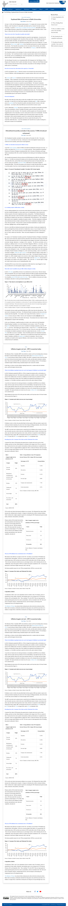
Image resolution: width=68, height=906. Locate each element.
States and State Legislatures (26, 17)
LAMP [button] (46, 9)
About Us (5, 904)
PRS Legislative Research (14, 896)
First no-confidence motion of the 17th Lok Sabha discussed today (57, 30)
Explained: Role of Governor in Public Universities (26, 19)
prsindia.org (53, 904)
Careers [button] (52, 9)
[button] (3, 9)
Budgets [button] (34, 9)
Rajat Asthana (23, 21)
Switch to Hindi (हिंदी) (34, 1)
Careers (10, 904)
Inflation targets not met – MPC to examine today (26, 349)
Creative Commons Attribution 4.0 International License (33, 896)
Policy (26, 616)
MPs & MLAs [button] (9, 9)
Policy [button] (40, 9)
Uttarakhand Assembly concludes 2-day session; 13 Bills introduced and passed (57, 44)
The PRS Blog (7, 12)
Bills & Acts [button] (26, 9)
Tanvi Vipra (23, 135)
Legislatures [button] (18, 9)
